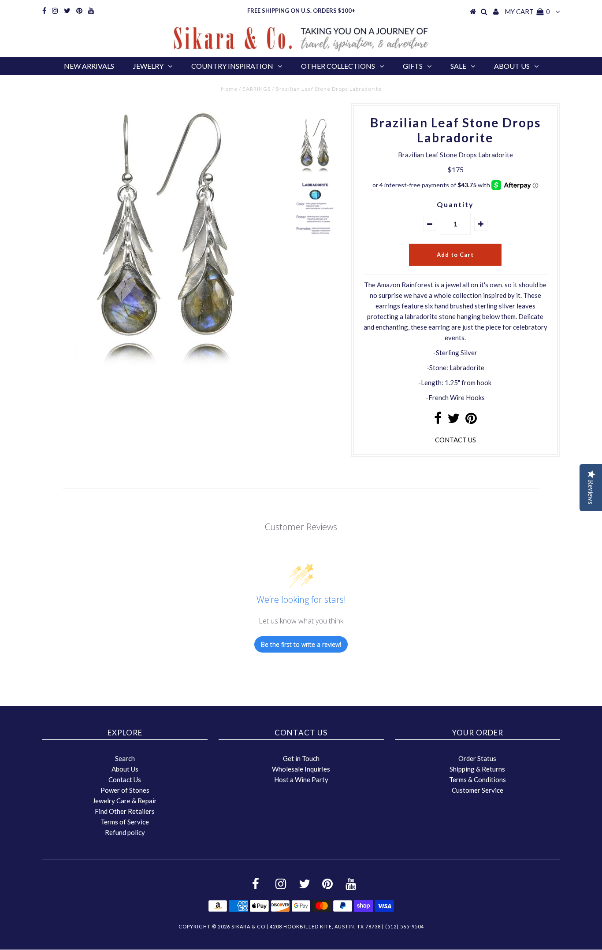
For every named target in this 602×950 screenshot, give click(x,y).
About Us (512, 66)
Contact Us (124, 779)
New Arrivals (89, 66)
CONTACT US (455, 440)
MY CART (527, 11)
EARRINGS (256, 88)
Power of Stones (124, 790)
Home (229, 88)
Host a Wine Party (301, 779)
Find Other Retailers (125, 811)
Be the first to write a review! (301, 644)
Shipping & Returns (477, 769)
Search (125, 758)
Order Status (477, 758)
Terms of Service (124, 822)
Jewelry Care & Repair (125, 801)
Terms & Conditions (477, 779)
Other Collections (338, 66)
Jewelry (148, 66)
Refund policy (125, 832)
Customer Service (477, 790)
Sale (458, 66)
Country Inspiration (232, 66)
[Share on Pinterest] (471, 420)
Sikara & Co (248, 926)
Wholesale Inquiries (301, 769)
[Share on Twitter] (453, 420)
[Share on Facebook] (438, 420)
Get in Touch (301, 758)
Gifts (413, 66)
